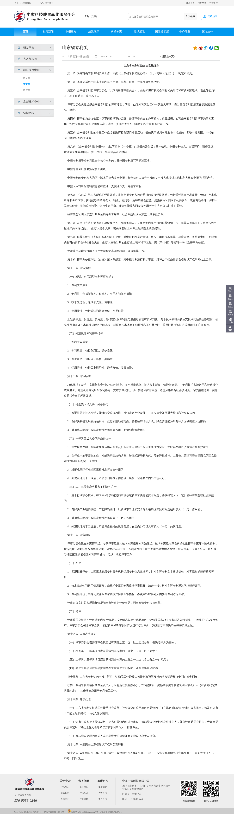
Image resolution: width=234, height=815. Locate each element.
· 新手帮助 (83, 787)
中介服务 (184, 31)
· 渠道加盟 (102, 787)
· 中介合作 (102, 799)
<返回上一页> (167, 56)
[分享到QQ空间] (195, 48)
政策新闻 (48, 31)
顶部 (230, 330)
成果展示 (93, 31)
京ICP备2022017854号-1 (111, 812)
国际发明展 (162, 31)
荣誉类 (26, 84)
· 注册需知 (83, 799)
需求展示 (139, 31)
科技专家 (116, 31)
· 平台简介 (64, 787)
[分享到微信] (216, 48)
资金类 (26, 78)
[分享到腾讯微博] (206, 48)
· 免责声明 (64, 799)
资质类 (26, 90)
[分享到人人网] (211, 48)
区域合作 (207, 31)
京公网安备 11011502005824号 (84, 812)
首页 (25, 31)
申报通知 (70, 31)
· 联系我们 (64, 793)
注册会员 (190, 3)
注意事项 (214, 3)
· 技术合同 (83, 793)
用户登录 (202, 3)
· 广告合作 (102, 793)
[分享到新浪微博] (201, 48)
